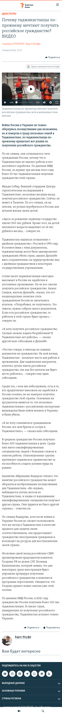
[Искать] (43, 711)
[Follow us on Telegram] (27, 674)
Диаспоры (9, 14)
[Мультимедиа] (19, 711)
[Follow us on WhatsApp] (34, 674)
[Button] (52, 57)
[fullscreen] (57, 102)
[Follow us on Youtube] (5, 674)
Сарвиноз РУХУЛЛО (13, 44)
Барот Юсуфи (33, 44)
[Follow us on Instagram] (12, 674)
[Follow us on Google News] (42, 674)
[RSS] (49, 674)
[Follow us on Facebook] (20, 674)
